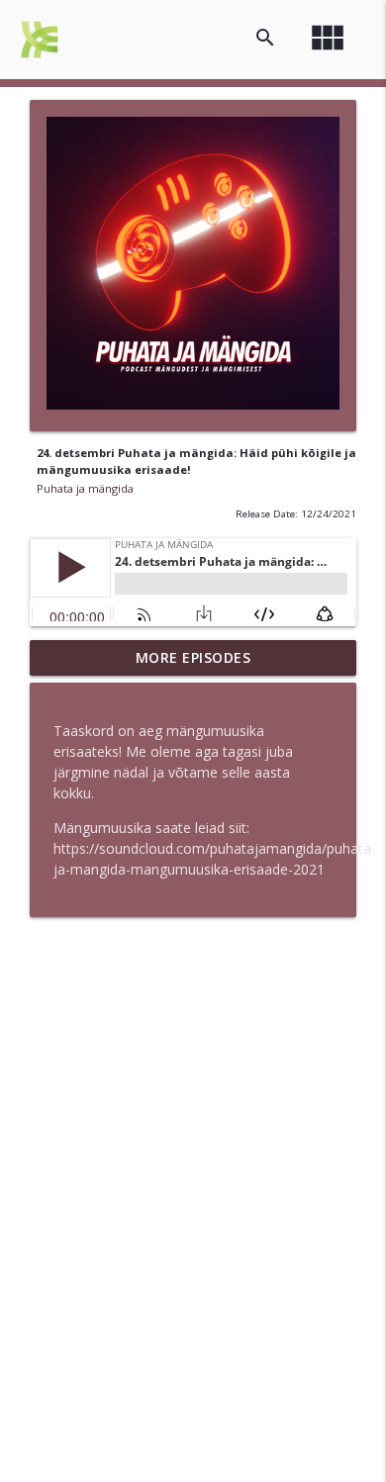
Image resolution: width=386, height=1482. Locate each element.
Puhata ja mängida (85, 488)
